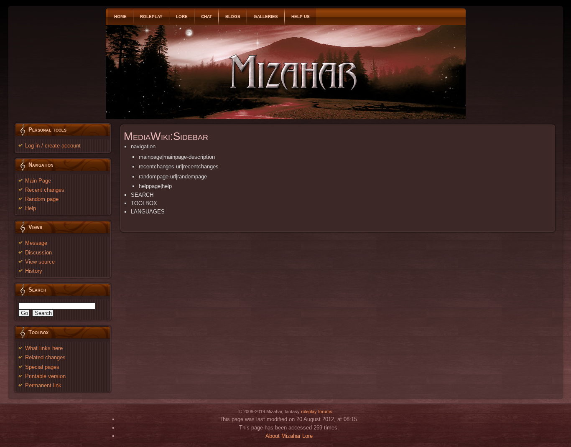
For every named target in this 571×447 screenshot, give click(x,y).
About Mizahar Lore (289, 436)
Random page (42, 199)
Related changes (45, 357)
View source (40, 262)
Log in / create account (53, 145)
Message (36, 243)
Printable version (45, 376)
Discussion (38, 252)
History (33, 271)
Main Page (38, 181)
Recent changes (44, 190)
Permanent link (43, 385)
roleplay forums (316, 411)
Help (30, 208)
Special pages (42, 367)
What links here (44, 348)
